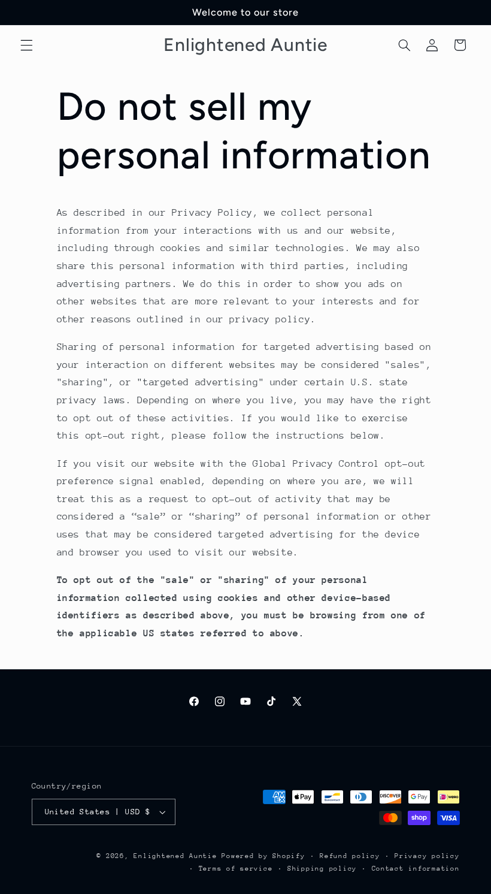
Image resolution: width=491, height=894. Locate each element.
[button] (26, 45)
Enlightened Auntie (178, 856)
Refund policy (350, 856)
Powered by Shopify (263, 856)
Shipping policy (322, 868)
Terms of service (236, 868)
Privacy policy (427, 856)
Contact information (416, 868)
